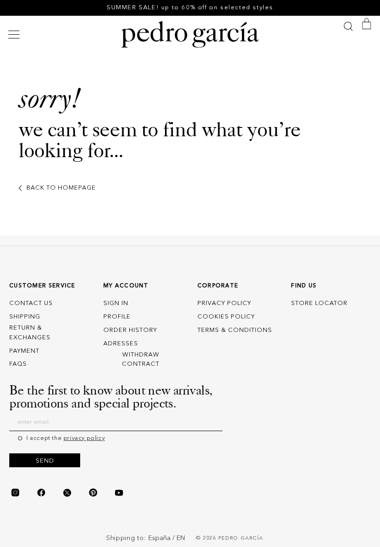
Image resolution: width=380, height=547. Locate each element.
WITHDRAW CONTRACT (140, 360)
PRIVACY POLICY (224, 303)
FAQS (18, 364)
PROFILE (117, 317)
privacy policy (84, 438)
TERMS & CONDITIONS (234, 330)
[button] (15, 34)
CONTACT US (31, 303)
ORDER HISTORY (130, 330)
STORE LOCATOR (319, 303)
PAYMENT (24, 351)
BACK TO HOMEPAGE (61, 188)
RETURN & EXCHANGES (30, 333)
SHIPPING (24, 317)
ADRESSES (120, 344)
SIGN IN (115, 303)
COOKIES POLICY (226, 317)
